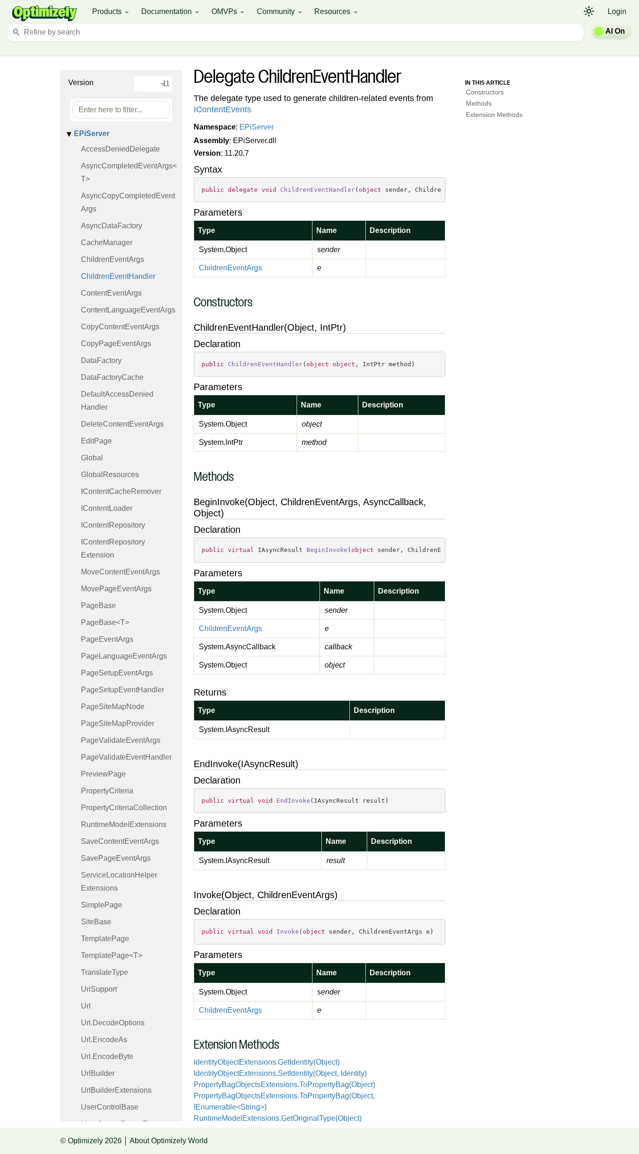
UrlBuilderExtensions (116, 1090)
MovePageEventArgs (116, 589)
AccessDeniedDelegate (120, 149)
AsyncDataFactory (111, 226)
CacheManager (106, 243)
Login (617, 11)
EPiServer (91, 134)
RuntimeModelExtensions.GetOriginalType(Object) (278, 1118)
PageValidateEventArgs (120, 740)
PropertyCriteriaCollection (124, 808)
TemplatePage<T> (111, 955)
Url (86, 1006)
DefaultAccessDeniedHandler (117, 400)
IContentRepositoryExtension (113, 548)
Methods (479, 103)
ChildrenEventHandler (118, 276)
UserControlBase (109, 1107)
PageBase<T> (105, 622)
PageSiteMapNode (113, 707)
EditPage (96, 441)
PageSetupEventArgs (117, 673)
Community (280, 11)
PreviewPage (103, 774)
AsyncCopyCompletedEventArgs (128, 202)
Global (92, 458)
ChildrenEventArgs (112, 259)
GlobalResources (110, 475)
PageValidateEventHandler (126, 757)
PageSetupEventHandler (122, 690)
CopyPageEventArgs (116, 344)
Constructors (485, 92)
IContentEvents (222, 109)
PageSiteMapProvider (117, 723)
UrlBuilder (98, 1073)
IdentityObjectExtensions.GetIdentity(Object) (267, 1062)
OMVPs (228, 11)
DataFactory (101, 360)
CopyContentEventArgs (120, 327)
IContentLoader (106, 508)
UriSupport (99, 989)
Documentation (170, 11)
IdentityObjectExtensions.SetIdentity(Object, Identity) (280, 1073)
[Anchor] (188, 303)
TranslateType (104, 972)
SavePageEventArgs (116, 858)
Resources (336, 11)
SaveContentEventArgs (120, 841)
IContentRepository (113, 525)
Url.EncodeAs (104, 1040)
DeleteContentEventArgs (122, 424)
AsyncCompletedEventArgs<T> (129, 172)
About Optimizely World (169, 1141)
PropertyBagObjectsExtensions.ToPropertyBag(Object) (284, 1085)
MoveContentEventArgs (120, 572)
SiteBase (96, 922)
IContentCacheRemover (121, 491)
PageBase (98, 606)
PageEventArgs (107, 639)
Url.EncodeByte (107, 1056)
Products (111, 11)
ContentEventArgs (111, 293)
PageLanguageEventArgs (124, 656)
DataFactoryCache (112, 377)
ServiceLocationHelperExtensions (119, 881)
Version (81, 83)
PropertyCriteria (107, 791)
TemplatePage (105, 939)
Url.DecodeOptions (113, 1023)
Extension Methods (494, 114)
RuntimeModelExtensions (124, 824)
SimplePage (101, 905)
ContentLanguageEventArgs (128, 310)
